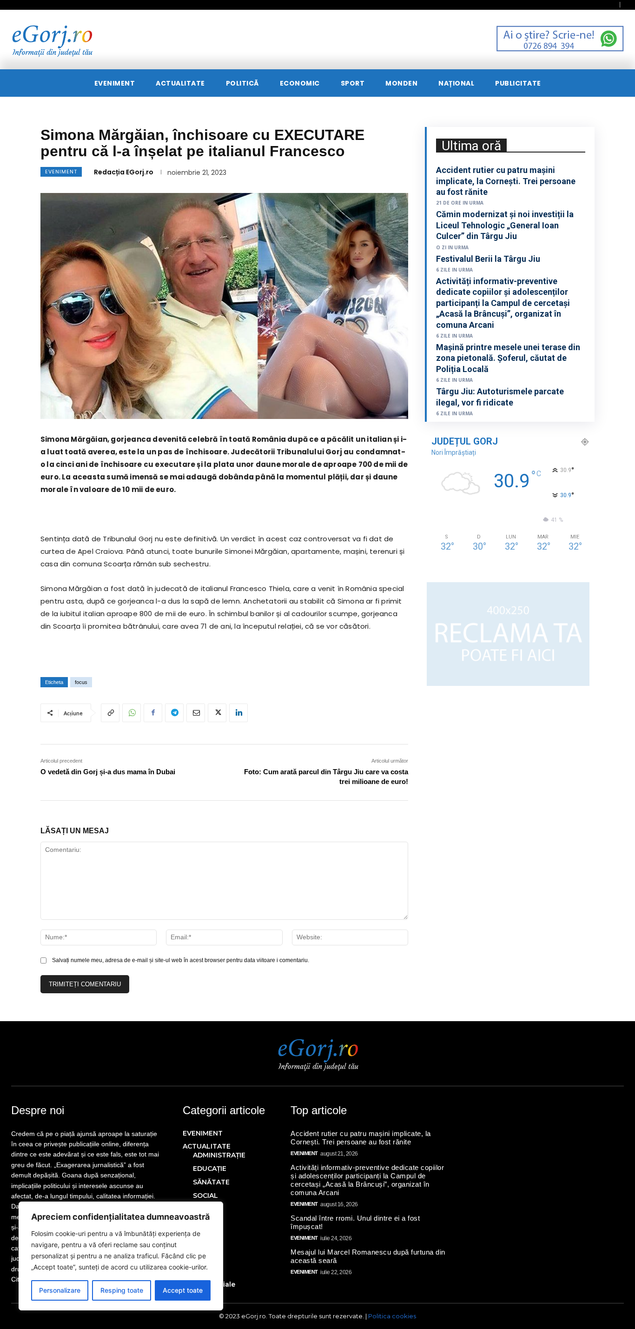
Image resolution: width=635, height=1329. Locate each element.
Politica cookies (392, 1316)
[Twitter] (217, 713)
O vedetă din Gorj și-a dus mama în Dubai (107, 772)
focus (81, 682)
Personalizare (59, 1290)
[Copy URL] (110, 713)
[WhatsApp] (131, 713)
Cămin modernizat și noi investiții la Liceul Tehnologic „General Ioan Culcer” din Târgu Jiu (505, 225)
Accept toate (183, 1290)
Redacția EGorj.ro (123, 172)
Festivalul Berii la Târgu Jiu (488, 259)
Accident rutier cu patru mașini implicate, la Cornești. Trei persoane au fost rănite (505, 181)
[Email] (195, 713)
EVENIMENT (61, 171)
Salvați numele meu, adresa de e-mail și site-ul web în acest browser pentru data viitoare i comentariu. (180, 960)
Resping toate (121, 1290)
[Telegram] (174, 713)
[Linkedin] (238, 713)
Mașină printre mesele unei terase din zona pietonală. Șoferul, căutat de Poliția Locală (508, 358)
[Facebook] (153, 713)
